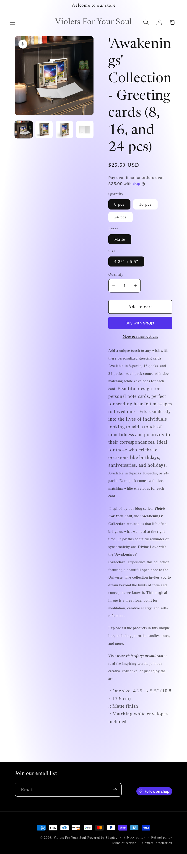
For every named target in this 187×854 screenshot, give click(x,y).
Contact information (157, 843)
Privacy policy (134, 837)
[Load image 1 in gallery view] (23, 129)
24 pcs (120, 217)
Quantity (115, 274)
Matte (119, 239)
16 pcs (145, 204)
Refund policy (161, 837)
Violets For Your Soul (70, 837)
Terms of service (123, 843)
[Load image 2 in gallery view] (44, 129)
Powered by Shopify (102, 837)
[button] (12, 22)
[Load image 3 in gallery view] (64, 129)
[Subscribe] (114, 790)
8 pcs (119, 204)
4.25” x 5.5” (126, 261)
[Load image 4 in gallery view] (85, 129)
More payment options (140, 336)
